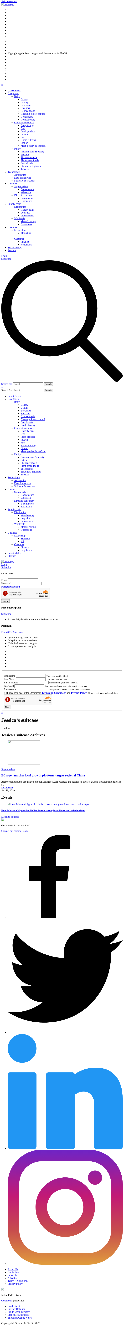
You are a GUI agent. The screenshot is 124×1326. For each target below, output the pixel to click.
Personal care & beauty (32, 151)
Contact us (13, 1272)
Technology (14, 172)
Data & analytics (22, 177)
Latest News (14, 90)
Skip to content (9, 1)
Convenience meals (24, 122)
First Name (9, 675)
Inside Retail (14, 1306)
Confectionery (28, 119)
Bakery (24, 99)
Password (6, 583)
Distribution (20, 206)
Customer (19, 238)
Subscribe (6, 258)
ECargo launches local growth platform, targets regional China (43, 775)
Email (4, 580)
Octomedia (6, 1300)
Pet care (25, 154)
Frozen (24, 134)
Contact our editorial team (14, 831)
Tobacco (25, 169)
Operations (26, 224)
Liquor (24, 142)
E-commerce (27, 198)
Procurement (27, 215)
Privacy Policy (79, 693)
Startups (12, 250)
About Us (13, 1269)
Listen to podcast (10, 816)
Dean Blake (7, 787)
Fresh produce (28, 131)
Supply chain (14, 204)
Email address (11, 682)
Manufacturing (28, 221)
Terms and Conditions (54, 693)
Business (12, 227)
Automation (20, 174)
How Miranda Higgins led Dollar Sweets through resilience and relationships (43, 810)
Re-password (10, 689)
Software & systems (24, 180)
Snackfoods (27, 163)
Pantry (17, 148)
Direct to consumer (24, 195)
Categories (13, 93)
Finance (25, 241)
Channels (12, 183)
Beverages (26, 105)
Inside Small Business (19, 1311)
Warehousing (27, 209)
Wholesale (26, 192)
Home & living (28, 140)
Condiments (27, 116)
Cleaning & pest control (33, 113)
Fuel (23, 137)
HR (22, 235)
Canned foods (28, 110)
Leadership (20, 230)
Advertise (13, 1278)
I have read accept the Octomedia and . (47, 693)
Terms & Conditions (18, 1280)
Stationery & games (31, 166)
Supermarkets (21, 186)
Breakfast (25, 108)
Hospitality (26, 201)
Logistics (25, 212)
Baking (24, 102)
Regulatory (26, 244)
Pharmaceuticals (29, 157)
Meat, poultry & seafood (33, 145)
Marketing (26, 233)
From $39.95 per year (12, 632)
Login (4, 256)
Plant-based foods (30, 160)
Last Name (9, 679)
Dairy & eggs (27, 125)
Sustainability (14, 247)
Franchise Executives (18, 1314)
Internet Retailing (16, 1309)
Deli (23, 128)
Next (7, 707)
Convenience (27, 189)
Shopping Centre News (20, 1317)
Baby (17, 96)
